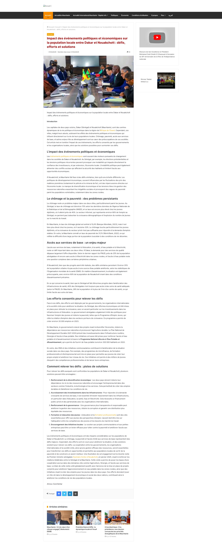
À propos (154, 15)
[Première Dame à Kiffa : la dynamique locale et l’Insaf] (88, 517)
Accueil (51, 27)
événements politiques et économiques (66, 156)
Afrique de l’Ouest (107, 130)
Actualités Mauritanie (62, 15)
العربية (171, 15)
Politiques (114, 15)
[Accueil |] (47, 6)
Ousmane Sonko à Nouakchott (85, 457)
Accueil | (48, 15)
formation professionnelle (105, 415)
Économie (125, 15)
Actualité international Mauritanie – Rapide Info (89, 15)
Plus (162, 15)
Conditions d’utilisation (140, 15)
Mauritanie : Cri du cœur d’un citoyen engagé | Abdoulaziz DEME (58, 529)
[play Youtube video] (157, 37)
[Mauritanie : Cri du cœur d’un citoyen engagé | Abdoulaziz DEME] (59, 517)
